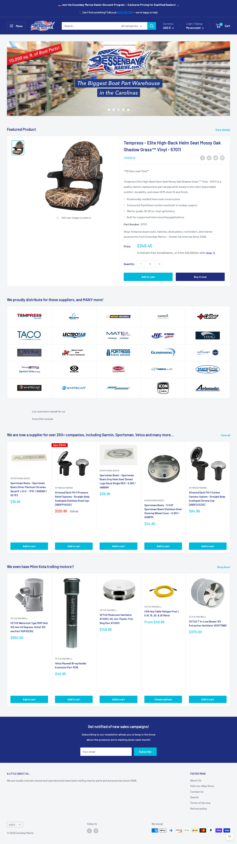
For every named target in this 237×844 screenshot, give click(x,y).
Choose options (163, 699)
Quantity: (129, 264)
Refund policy (198, 808)
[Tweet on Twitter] (215, 157)
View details (223, 129)
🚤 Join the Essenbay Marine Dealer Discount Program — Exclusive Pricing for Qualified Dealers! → (118, 4)
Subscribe (145, 751)
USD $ (12, 824)
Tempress (129, 157)
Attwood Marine (64, 487)
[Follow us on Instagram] (96, 830)
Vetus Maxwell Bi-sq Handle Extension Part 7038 (70, 665)
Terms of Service (200, 802)
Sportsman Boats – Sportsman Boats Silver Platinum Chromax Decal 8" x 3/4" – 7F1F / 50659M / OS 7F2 (28, 489)
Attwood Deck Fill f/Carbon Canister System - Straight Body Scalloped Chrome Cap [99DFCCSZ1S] (207, 498)
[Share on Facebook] (202, 157)
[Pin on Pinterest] (209, 157)
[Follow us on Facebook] (89, 830)
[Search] (151, 26)
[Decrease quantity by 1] (141, 264)
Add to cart (148, 276)
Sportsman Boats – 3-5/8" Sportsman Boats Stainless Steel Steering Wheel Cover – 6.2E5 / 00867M (163, 511)
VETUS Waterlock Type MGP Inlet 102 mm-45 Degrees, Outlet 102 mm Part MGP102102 (29, 627)
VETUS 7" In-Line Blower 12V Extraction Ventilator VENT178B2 (208, 623)
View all (226, 435)
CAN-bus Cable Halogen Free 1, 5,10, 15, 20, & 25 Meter (161, 613)
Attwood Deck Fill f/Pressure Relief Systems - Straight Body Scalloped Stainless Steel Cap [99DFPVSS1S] (72, 498)
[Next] (230, 497)
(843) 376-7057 (125, 12)
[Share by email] (222, 157)
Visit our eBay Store (202, 785)
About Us (195, 780)
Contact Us (197, 791)
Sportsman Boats (20, 478)
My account (193, 27)
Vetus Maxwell (19, 618)
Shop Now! (224, 567)
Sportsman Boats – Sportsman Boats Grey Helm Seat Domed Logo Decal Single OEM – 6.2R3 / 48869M (118, 481)
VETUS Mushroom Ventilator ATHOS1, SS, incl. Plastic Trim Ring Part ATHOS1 (116, 619)
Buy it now (200, 276)
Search (194, 797)
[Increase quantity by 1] (159, 264)
